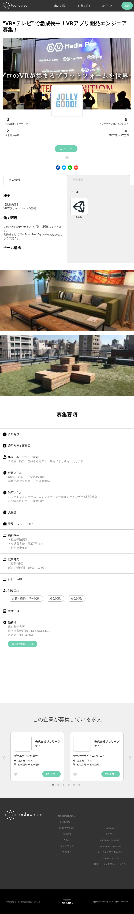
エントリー (66, 148)
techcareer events (110, 858)
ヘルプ (67, 840)
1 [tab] (53, 785)
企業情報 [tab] (77, 179)
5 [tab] (74, 785)
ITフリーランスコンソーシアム (110, 864)
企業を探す (84, 5)
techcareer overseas (110, 840)
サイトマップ (67, 846)
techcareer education (110, 846)
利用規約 (10, 902)
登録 (127, 5)
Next (129, 760)
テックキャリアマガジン (110, 852)
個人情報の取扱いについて (28, 902)
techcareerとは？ (67, 815)
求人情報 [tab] (14, 179)
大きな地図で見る (23, 643)
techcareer (110, 828)
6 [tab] (79, 785)
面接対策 (67, 834)
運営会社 (67, 852)
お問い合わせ (67, 822)
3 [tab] (63, 785)
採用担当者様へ (67, 827)
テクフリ (109, 834)
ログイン (106, 5)
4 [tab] (69, 785)
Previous (4, 760)
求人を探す (60, 5)
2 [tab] (58, 785)
